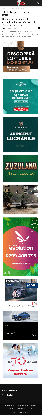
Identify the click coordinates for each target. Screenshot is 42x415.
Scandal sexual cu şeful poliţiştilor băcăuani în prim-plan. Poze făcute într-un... (20, 22)
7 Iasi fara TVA (21, 408)
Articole (5, 15)
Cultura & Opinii (9, 406)
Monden (33, 406)
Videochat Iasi (7, 395)
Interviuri (11, 408)
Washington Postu (23, 406)
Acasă (4, 9)
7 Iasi (4, 28)
